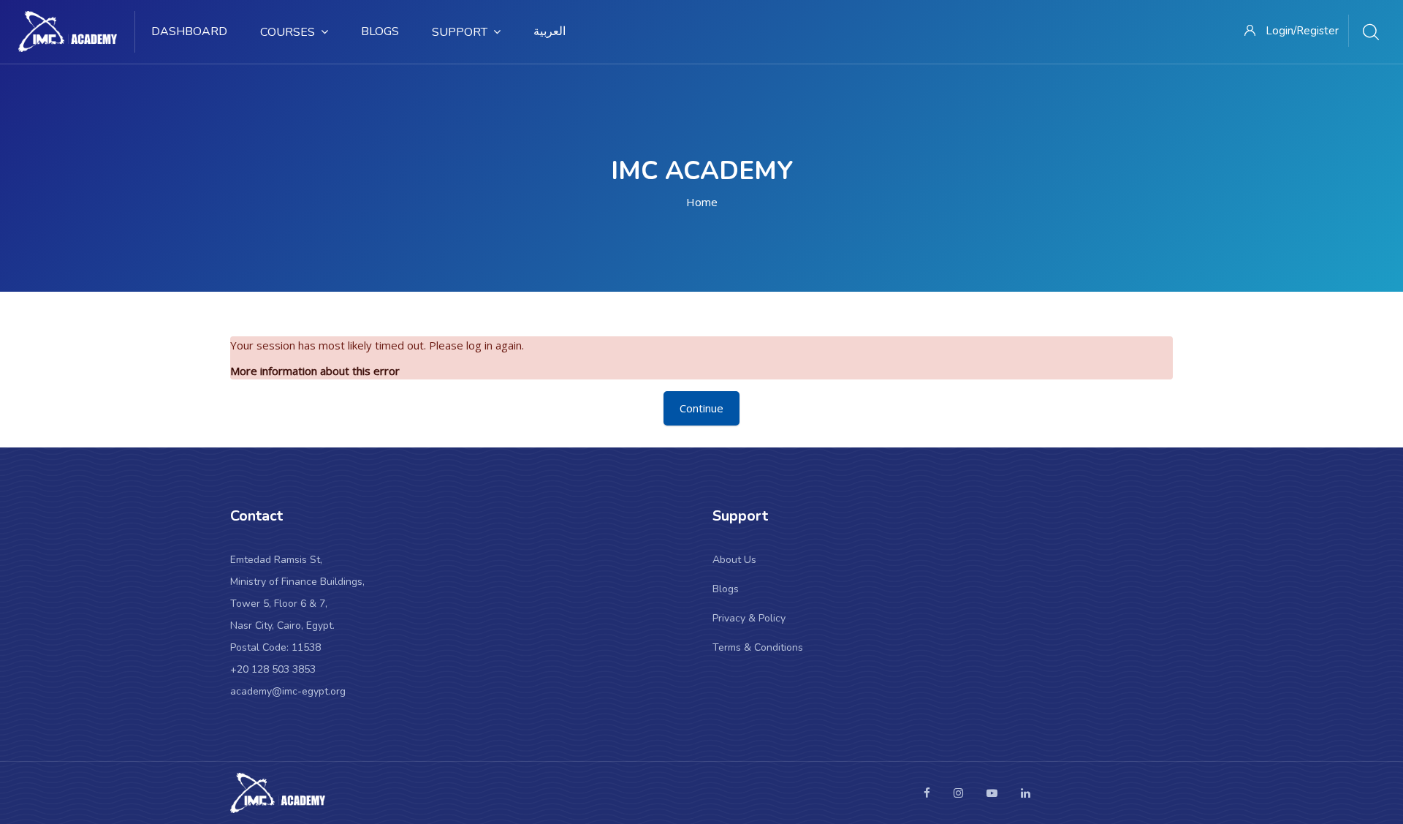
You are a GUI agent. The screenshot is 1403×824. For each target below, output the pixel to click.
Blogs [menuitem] (380, 31)
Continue (701, 408)
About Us (734, 560)
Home (702, 201)
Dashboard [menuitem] (189, 31)
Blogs (725, 589)
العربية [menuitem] (549, 31)
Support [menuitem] (459, 32)
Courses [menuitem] (287, 32)
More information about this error (315, 370)
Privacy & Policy (749, 618)
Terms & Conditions (757, 647)
